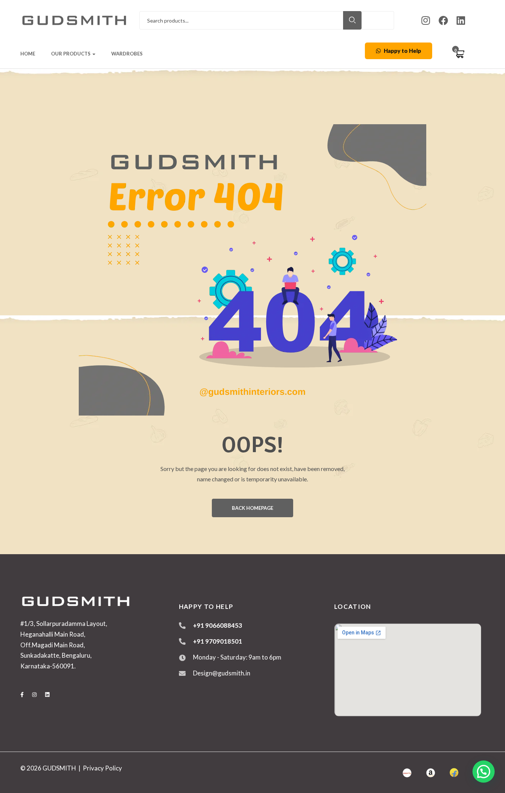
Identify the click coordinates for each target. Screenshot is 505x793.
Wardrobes (127, 54)
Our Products (71, 54)
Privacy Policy (102, 768)
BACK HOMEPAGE (252, 508)
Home (27, 54)
